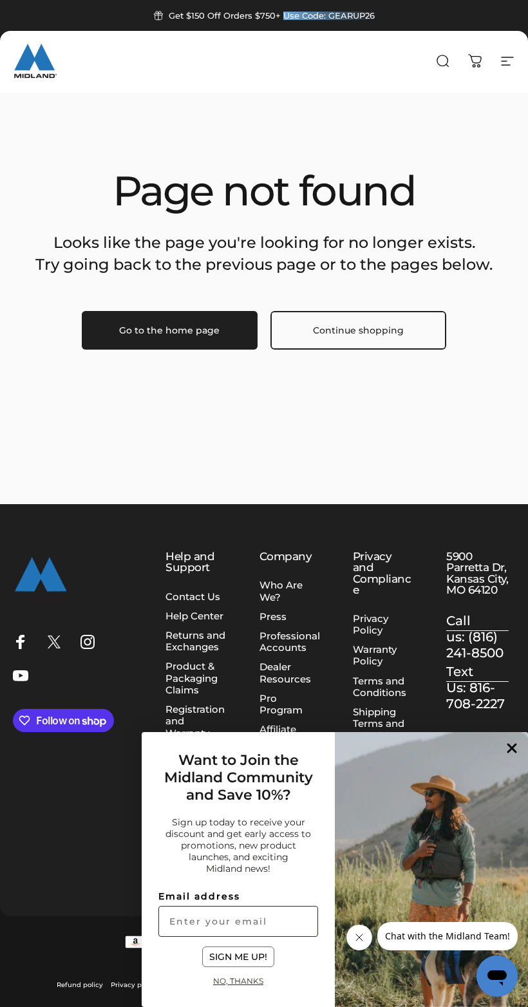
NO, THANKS (238, 980)
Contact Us (192, 597)
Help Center (194, 616)
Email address (199, 896)
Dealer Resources (285, 672)
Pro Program (281, 704)
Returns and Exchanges (195, 641)
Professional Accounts (289, 642)
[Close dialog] (512, 748)
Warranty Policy (375, 655)
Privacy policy (134, 985)
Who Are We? (281, 591)
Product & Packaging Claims (191, 678)
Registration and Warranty (195, 721)
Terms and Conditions (379, 687)
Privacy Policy (370, 624)
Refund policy (80, 985)
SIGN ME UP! (238, 957)
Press (273, 617)
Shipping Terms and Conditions (379, 723)
